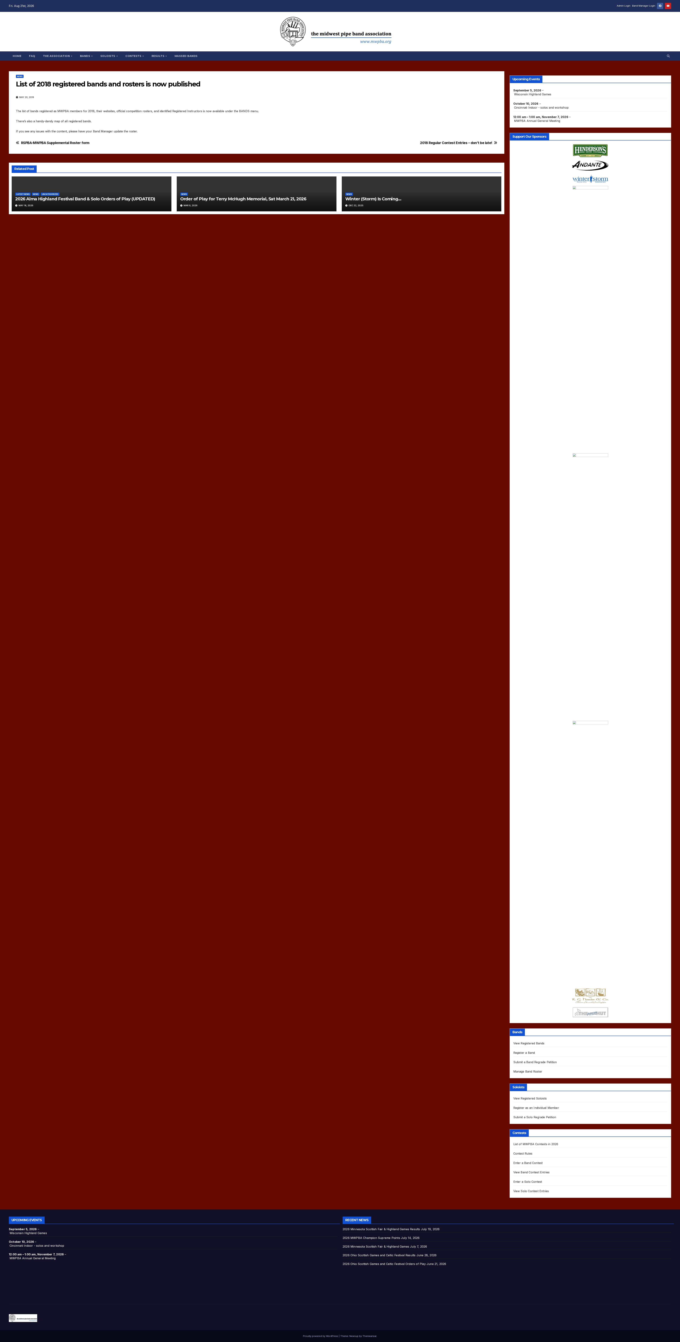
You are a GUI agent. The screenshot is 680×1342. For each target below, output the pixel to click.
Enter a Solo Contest (527, 1181)
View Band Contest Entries (531, 1172)
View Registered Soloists (530, 1098)
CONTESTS (133, 56)
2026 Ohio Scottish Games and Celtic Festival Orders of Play (384, 1264)
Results (158, 56)
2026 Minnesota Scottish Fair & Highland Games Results (381, 1229)
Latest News (23, 194)
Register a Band (524, 1052)
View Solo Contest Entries (531, 1191)
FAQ (32, 56)
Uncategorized (50, 194)
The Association (57, 56)
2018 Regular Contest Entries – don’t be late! (456, 143)
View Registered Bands (529, 1043)
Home (17, 56)
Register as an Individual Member (536, 1108)
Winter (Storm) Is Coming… (373, 198)
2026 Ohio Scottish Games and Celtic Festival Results (379, 1255)
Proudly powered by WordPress (321, 1336)
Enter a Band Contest (528, 1163)
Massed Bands (186, 56)
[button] (668, 56)
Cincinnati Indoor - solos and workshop (541, 107)
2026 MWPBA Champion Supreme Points (371, 1238)
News (19, 76)
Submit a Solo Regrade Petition (534, 1117)
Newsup (353, 1336)
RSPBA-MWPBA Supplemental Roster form (55, 143)
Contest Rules (522, 1153)
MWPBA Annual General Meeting (537, 121)
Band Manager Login (643, 5)
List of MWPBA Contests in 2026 (535, 1144)
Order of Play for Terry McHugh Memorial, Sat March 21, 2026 (243, 198)
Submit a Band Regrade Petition (535, 1062)
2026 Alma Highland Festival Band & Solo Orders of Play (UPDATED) (85, 198)
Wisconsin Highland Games (532, 94)
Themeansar (369, 1336)
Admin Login (623, 5)
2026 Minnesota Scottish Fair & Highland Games (376, 1246)
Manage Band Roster (527, 1071)
